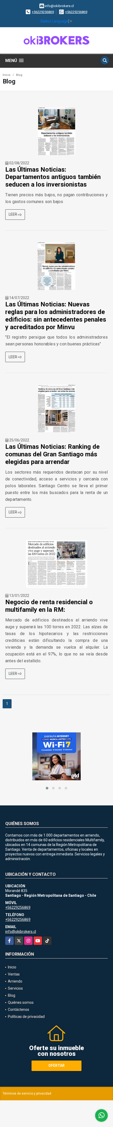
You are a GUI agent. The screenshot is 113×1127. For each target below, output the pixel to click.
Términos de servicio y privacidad (27, 1093)
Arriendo (15, 981)
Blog (19, 75)
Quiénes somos (21, 1002)
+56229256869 (43, 12)
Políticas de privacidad (26, 1016)
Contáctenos (18, 1009)
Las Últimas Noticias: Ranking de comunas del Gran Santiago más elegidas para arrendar (52, 454)
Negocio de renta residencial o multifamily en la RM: (49, 605)
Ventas (14, 974)
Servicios (15, 988)
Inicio (7, 75)
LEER (13, 214)
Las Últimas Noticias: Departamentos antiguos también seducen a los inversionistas (53, 177)
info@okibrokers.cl (20, 931)
